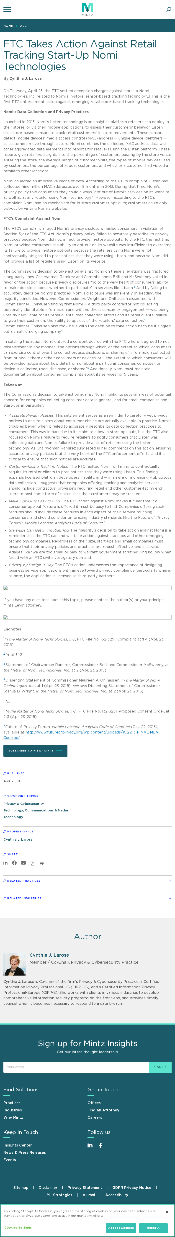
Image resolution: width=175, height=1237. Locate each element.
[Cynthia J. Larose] (14, 964)
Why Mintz (13, 1117)
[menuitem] (9, 25)
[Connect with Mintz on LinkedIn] (92, 1148)
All (23, 26)
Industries (12, 1110)
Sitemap (20, 1188)
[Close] (167, 1212)
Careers (95, 1117)
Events (9, 1160)
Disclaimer (48, 1188)
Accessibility (116, 1195)
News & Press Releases (24, 1152)
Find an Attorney (103, 1110)
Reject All (153, 1228)
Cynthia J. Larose (25, 78)
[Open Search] (169, 9)
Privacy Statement (85, 1188)
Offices (94, 1103)
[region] (87, 1220)
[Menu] (8, 9)
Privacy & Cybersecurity (23, 804)
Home (8, 26)
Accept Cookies (121, 1228)
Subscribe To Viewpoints (31, 750)
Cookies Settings (18, 1227)
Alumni (88, 1195)
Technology (13, 817)
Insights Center (17, 1145)
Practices (12, 1103)
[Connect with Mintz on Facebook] (103, 1148)
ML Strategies (59, 1195)
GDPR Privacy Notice (131, 1188)
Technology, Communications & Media (35, 810)
